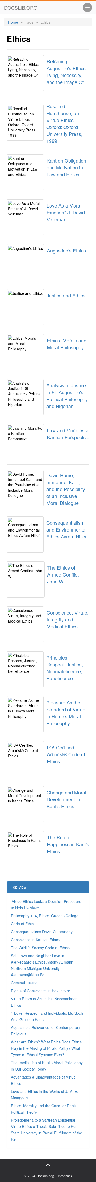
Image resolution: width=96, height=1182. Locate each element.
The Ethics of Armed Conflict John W (63, 574)
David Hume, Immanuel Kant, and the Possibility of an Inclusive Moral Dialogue (65, 489)
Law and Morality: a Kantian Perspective (68, 434)
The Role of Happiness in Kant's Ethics (68, 844)
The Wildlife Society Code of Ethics (40, 947)
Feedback (65, 1176)
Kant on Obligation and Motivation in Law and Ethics (66, 167)
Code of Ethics (23, 923)
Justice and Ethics (66, 295)
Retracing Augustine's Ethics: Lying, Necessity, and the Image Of (67, 71)
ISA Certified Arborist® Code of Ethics (66, 754)
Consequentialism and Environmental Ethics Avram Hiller (66, 529)
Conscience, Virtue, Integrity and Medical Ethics (68, 619)
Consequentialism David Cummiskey (42, 931)
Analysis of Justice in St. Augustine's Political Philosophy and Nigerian (67, 395)
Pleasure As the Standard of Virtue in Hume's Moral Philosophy (65, 713)
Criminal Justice (24, 982)
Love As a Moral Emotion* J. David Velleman (66, 212)
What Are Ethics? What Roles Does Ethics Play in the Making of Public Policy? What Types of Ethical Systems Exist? (46, 1048)
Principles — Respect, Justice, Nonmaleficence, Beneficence (64, 668)
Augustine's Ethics (66, 250)
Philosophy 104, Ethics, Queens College (44, 915)
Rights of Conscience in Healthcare (40, 990)
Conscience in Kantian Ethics (35, 939)
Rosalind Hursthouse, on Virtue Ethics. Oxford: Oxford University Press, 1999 (64, 123)
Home (13, 22)
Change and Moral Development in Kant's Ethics (66, 799)
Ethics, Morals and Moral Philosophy (66, 344)
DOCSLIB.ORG (20, 7)
